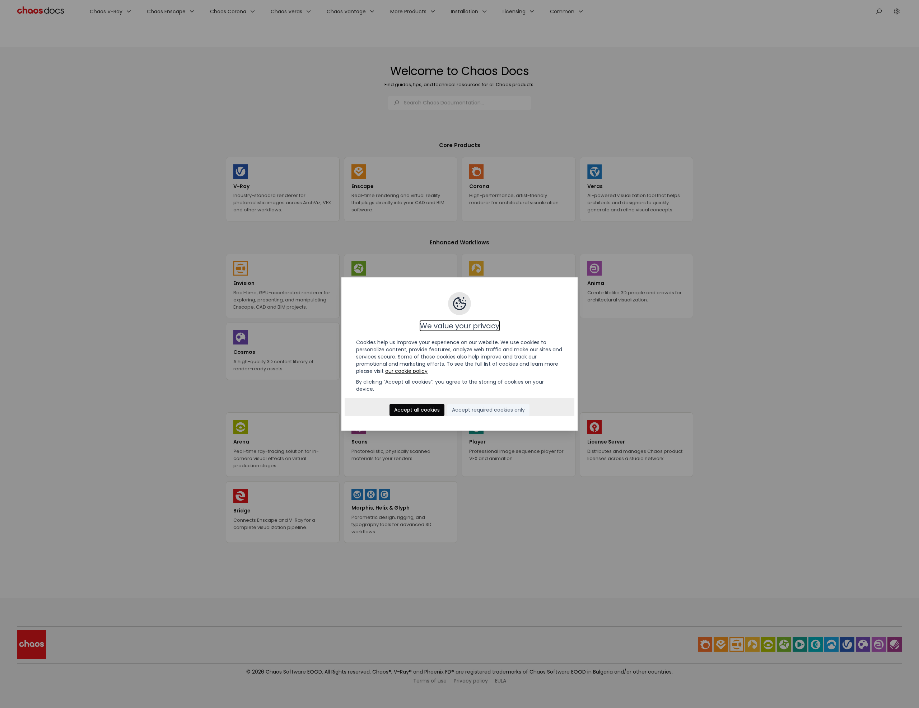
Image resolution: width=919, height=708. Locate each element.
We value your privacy (459, 326)
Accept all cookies (417, 409)
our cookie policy (406, 371)
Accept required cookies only (488, 409)
